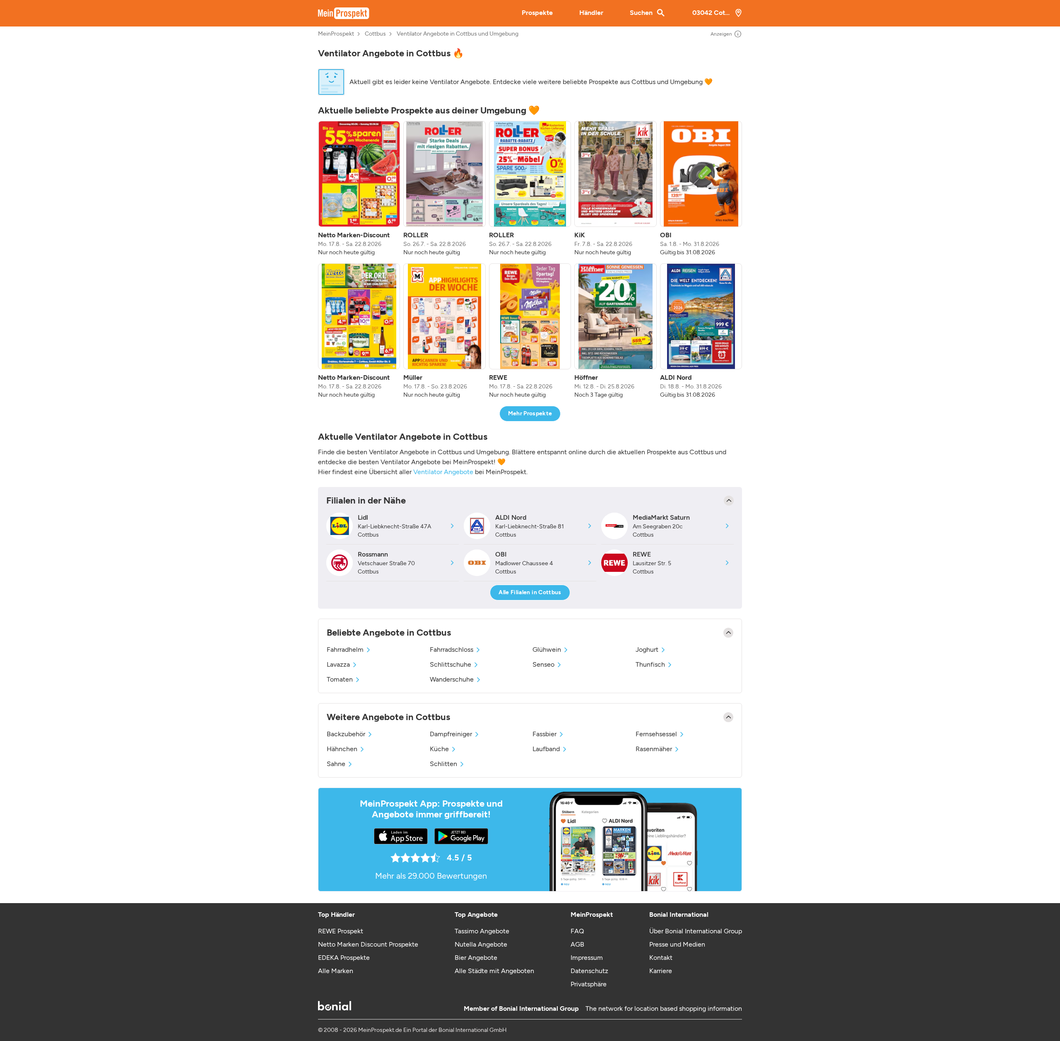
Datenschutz (589, 971)
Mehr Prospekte (530, 413)
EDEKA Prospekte (344, 957)
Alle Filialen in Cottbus (530, 592)
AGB (577, 944)
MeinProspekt (336, 34)
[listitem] (359, 189)
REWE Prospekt (340, 931)
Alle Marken (335, 971)
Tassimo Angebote (482, 931)
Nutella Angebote (481, 944)
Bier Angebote (476, 957)
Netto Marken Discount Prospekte (368, 944)
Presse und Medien (677, 944)
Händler (591, 13)
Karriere (660, 971)
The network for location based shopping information (663, 1008)
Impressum (587, 957)
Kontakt (660, 957)
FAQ (577, 931)
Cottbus (375, 34)
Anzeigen (721, 34)
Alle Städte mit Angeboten (494, 971)
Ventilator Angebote (443, 472)
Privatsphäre (589, 984)
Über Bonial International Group (695, 931)
